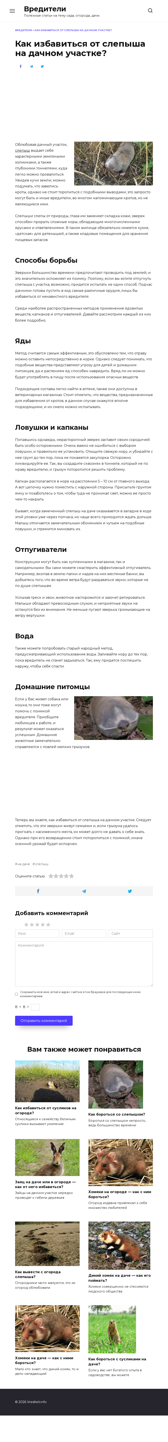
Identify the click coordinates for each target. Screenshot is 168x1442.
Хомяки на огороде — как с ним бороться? (119, 1194)
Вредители (45, 9)
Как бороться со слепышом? (116, 1114)
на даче (24, 864)
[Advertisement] (84, 105)
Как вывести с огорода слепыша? (38, 1274)
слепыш (22, 150)
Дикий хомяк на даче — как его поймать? (119, 1277)
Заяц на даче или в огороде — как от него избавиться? (45, 1184)
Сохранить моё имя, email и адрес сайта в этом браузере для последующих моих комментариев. (80, 994)
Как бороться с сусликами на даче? (117, 1361)
